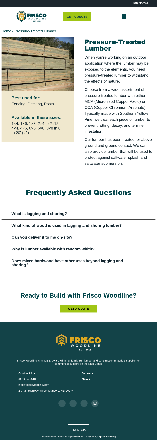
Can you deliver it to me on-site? (42, 237)
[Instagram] (62, 403)
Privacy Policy (78, 430)
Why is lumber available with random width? (53, 249)
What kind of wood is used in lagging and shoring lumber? (66, 225)
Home (6, 31)
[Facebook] (73, 403)
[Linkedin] (84, 403)
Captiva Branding (107, 436)
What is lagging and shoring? (39, 213)
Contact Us (26, 373)
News (86, 379)
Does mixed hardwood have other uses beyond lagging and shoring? (67, 263)
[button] (123, 16)
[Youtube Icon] (95, 403)
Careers (87, 373)
